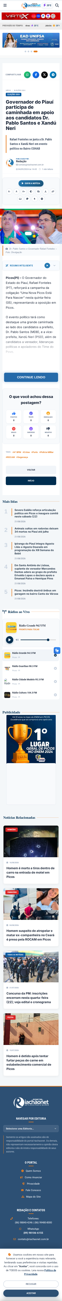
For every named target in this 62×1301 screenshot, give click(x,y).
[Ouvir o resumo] (47, 265)
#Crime (26, 452)
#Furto (34, 452)
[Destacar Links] (53, 192)
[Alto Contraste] (31, 192)
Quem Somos (33, 1170)
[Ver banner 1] (25, 51)
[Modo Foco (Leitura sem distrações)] (20, 199)
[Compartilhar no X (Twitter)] (44, 74)
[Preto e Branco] (38, 192)
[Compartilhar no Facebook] (36, 74)
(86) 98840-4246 (23, 1222)
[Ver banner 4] (36, 51)
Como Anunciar (33, 1177)
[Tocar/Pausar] (9, 640)
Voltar (31, 470)
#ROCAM (10, 457)
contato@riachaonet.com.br (31, 165)
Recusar (31, 1284)
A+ (23, 191)
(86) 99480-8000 (43, 1222)
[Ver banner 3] (31, 51)
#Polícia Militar (46, 452)
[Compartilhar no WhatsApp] (27, 74)
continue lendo (31, 377)
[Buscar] (57, 5)
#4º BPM (17, 452)
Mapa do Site (33, 1196)
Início (8, 90)
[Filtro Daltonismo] (27, 199)
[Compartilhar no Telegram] (53, 74)
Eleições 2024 (19, 90)
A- (9, 191)
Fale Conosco (33, 1190)
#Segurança (22, 457)
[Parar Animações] (42, 199)
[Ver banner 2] (28, 51)
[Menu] (5, 5)
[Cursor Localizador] (35, 199)
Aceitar (31, 1293)
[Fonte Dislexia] (46, 192)
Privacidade (33, 1183)
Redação (21, 161)
